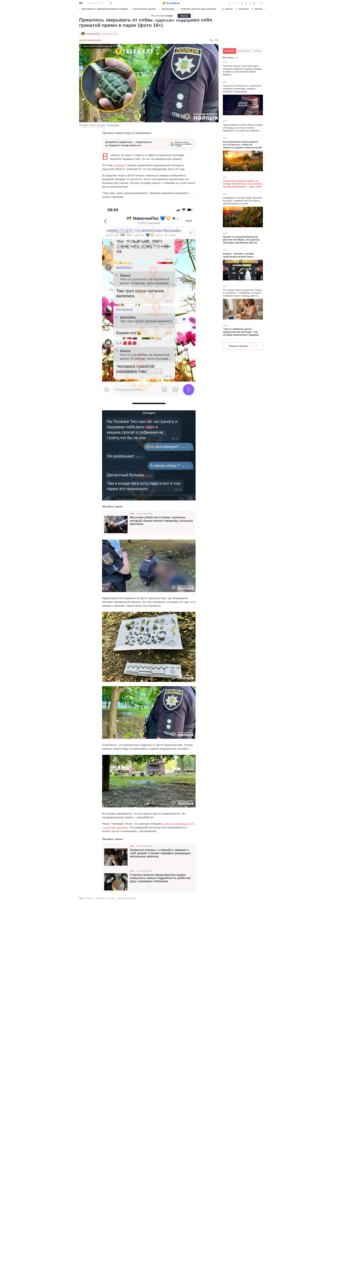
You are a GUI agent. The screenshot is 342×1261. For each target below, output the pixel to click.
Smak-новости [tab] (244, 51)
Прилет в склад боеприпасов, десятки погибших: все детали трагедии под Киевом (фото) (241, 240)
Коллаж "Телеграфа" (108, 125)
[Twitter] (246, 3)
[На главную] (171, 3)
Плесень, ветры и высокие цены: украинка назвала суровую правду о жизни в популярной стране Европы (242, 70)
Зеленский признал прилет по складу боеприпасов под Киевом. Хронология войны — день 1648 (243, 183)
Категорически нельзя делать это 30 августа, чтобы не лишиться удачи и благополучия (242, 144)
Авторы (229, 9)
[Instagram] (250, 3)
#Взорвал (100, 898)
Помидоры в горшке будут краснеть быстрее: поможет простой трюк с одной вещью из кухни (243, 200)
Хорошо (184, 16)
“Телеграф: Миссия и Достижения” (198, 9)
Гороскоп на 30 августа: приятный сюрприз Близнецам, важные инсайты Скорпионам (242, 88)
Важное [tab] (257, 51)
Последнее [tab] (229, 51)
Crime (132, 513)
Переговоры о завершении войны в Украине (104, 9)
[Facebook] (229, 3)
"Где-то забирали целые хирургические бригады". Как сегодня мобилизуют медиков (241, 332)
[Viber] (233, 3)
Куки (169, 16)
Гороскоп (243, 9)
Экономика (260, 9)
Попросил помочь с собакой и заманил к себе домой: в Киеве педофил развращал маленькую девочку (160, 853)
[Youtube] (242, 3)
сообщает (119, 165)
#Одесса (89, 898)
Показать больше (238, 346)
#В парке (111, 898)
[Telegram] (238, 3)
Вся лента (228, 57)
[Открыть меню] (81, 3)
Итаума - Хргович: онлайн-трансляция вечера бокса (238, 255)
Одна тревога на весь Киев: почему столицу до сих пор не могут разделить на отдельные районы (243, 128)
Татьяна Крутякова (93, 34)
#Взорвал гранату (126, 898)
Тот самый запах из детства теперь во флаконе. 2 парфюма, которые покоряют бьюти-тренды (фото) (242, 293)
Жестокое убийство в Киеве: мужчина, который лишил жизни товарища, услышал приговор (161, 520)
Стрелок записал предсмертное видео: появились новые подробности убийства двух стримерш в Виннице (160, 878)
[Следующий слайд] (264, 9)
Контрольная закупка (144, 9)
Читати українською (90, 40)
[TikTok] (254, 3)
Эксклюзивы (167, 9)
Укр (261, 3)
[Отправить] (111, 3)
